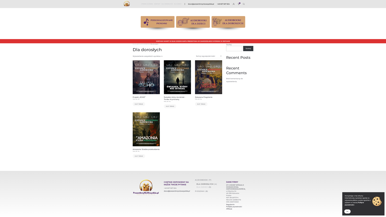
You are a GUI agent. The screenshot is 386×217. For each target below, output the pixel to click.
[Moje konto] (234, 4)
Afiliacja (229, 209)
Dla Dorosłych (167, 4)
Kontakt (157, 4)
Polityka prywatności (234, 207)
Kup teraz (139, 104)
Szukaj (229, 45)
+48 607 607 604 (223, 4)
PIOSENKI (200, 191)
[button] (244, 4)
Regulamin (230, 204)
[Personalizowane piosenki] (158, 23)
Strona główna (147, 4)
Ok (347, 211)
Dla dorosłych (205, 184)
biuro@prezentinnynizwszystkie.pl (201, 4)
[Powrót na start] (127, 4)
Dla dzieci (178, 4)
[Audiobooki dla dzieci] (193, 23)
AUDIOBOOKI (146, 44)
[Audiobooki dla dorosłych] (228, 23)
